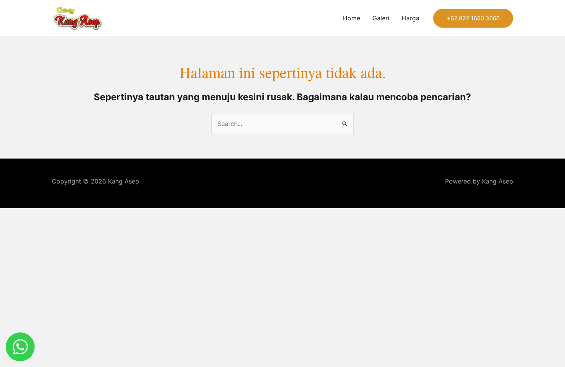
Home (351, 18)
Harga (410, 18)
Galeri (380, 18)
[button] (473, 18)
